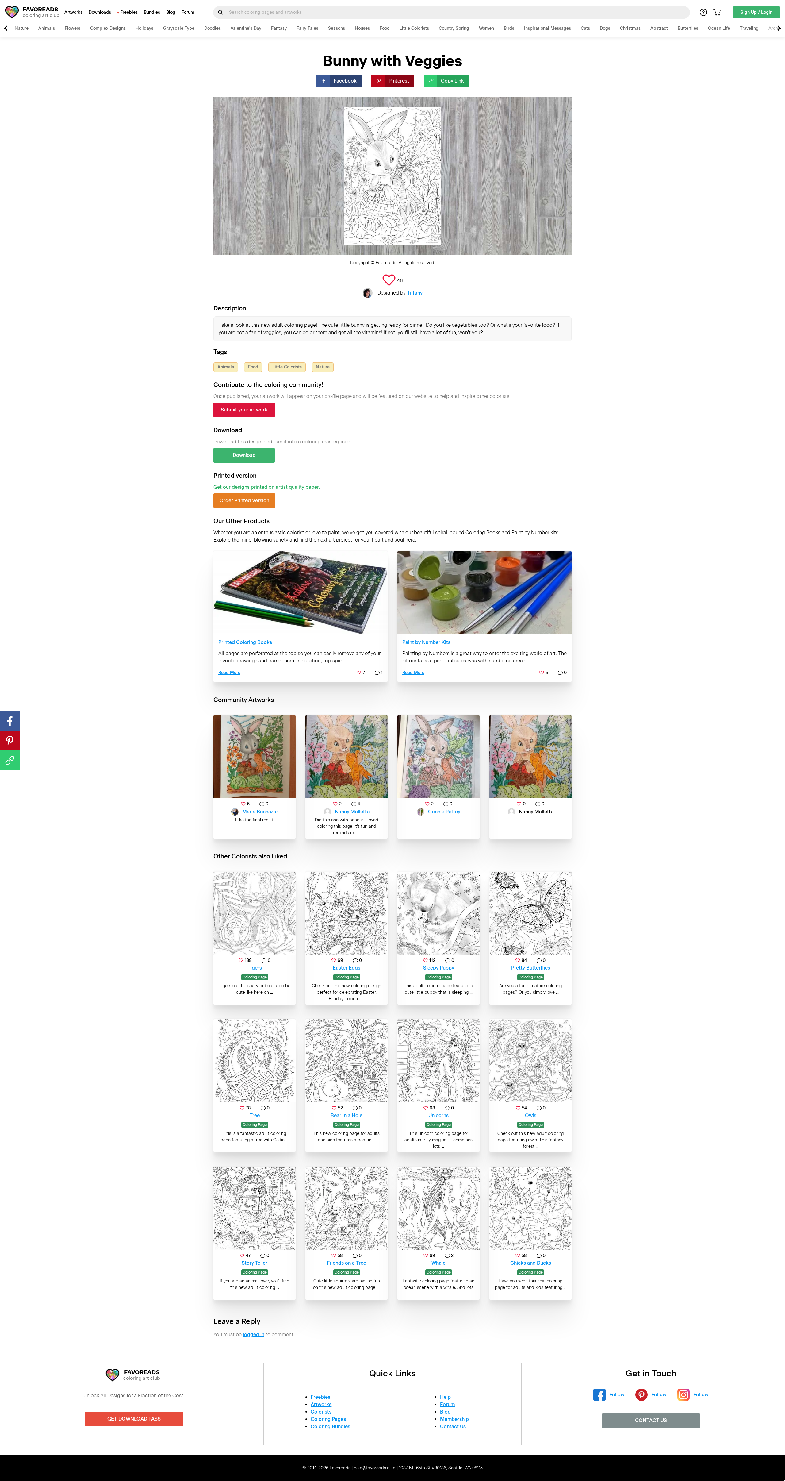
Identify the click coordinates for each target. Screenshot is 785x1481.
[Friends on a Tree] (346, 1208)
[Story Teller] (254, 1208)
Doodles (212, 28)
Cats (585, 28)
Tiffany (415, 293)
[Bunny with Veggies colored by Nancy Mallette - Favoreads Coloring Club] (346, 756)
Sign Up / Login (756, 12)
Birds (509, 28)
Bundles (152, 12)
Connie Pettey (444, 812)
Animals (46, 28)
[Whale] (438, 1208)
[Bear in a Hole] (346, 1060)
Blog (170, 12)
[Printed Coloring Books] (300, 592)
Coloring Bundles (330, 1426)
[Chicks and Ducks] (530, 1208)
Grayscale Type (178, 28)
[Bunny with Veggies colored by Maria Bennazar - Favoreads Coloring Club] (254, 756)
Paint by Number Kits (426, 642)
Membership (454, 1419)
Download (244, 455)
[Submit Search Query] (220, 12)
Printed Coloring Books (245, 642)
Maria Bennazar (260, 812)
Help (445, 1397)
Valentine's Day (246, 28)
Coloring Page (255, 977)
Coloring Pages (328, 1419)
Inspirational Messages (547, 28)
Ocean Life (719, 28)
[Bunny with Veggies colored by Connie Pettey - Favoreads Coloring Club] (438, 756)
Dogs (605, 28)
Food (385, 28)
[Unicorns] (438, 1060)
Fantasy (279, 28)
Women (486, 28)
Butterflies (688, 28)
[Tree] (254, 1060)
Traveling (749, 28)
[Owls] (530, 1060)
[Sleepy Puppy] (438, 913)
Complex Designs (108, 28)
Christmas (630, 28)
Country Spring (454, 28)
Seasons (336, 28)
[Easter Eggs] (346, 913)
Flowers (72, 28)
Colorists (321, 1412)
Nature (22, 28)
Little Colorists (414, 28)
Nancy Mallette (352, 812)
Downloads (100, 12)
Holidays (144, 28)
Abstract (659, 28)
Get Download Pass (134, 1419)
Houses (362, 28)
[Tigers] (254, 913)
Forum (188, 12)
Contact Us (453, 1426)
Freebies (129, 12)
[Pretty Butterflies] (530, 913)
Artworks (73, 12)
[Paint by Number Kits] (484, 592)
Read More (229, 672)
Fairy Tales (307, 28)
